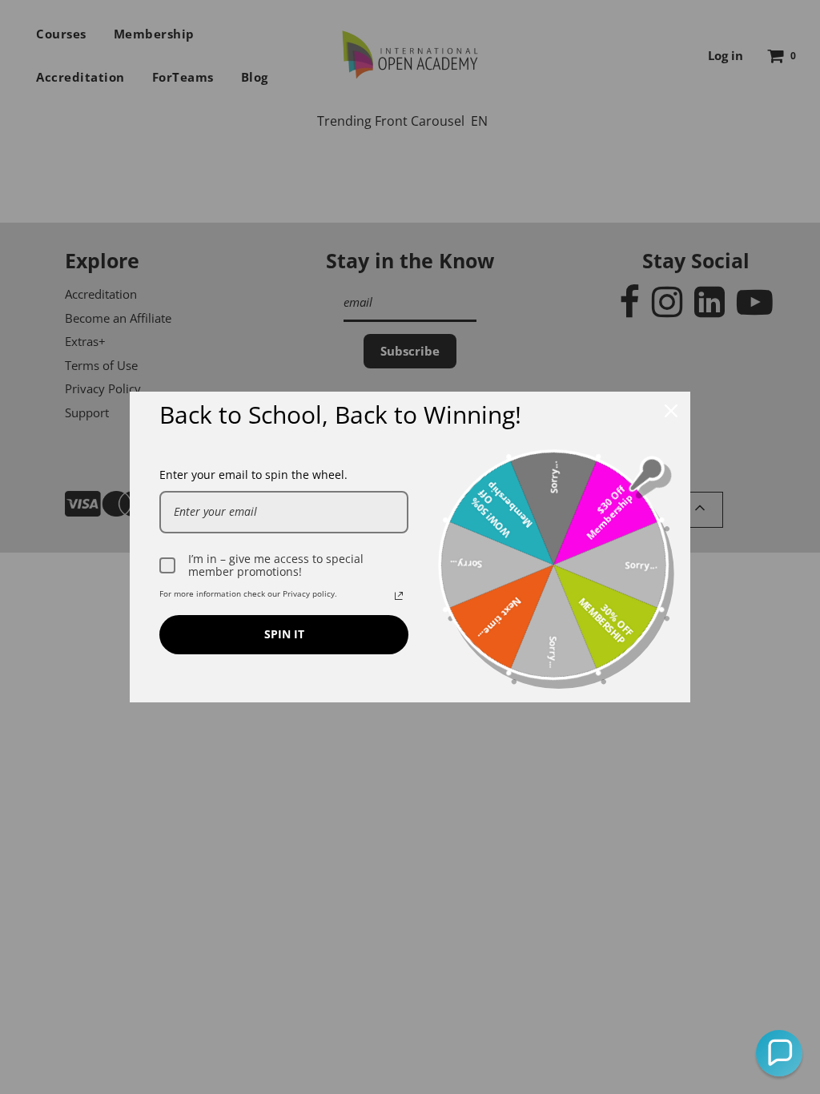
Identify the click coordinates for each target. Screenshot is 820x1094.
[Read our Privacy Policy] (398, 595)
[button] (779, 1053)
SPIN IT (284, 634)
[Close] (671, 411)
